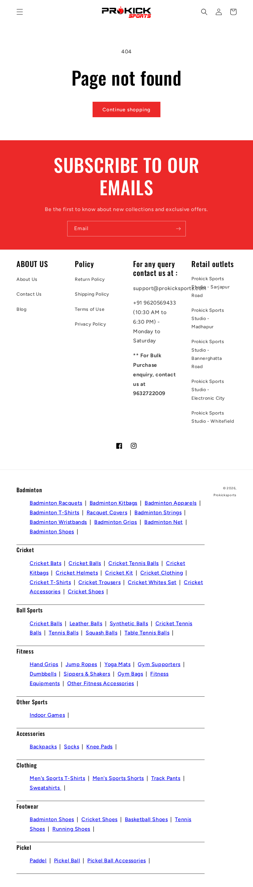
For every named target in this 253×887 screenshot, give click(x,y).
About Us (27, 279)
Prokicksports (225, 495)
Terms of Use (89, 309)
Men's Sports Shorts (118, 778)
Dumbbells (43, 674)
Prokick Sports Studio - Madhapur (207, 319)
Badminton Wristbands (58, 522)
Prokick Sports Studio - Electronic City (208, 390)
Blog (21, 309)
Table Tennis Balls (147, 633)
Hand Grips (44, 664)
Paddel (38, 860)
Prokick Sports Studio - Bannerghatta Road (207, 354)
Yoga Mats (117, 664)
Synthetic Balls (129, 623)
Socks (71, 746)
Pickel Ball (67, 860)
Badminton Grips (115, 522)
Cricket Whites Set (152, 582)
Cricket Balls (85, 563)
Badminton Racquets (56, 503)
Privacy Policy (90, 324)
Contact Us (29, 294)
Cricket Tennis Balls (133, 563)
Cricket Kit (119, 573)
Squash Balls (101, 633)
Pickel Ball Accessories (116, 860)
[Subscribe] (178, 228)
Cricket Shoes (86, 591)
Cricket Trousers (99, 582)
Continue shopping (126, 110)
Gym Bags (130, 674)
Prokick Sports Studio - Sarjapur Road (210, 287)
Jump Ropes (81, 664)
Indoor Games (47, 715)
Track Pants (166, 778)
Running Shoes (71, 829)
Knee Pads (99, 746)
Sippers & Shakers (87, 674)
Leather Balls (86, 623)
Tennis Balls (63, 633)
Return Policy (90, 279)
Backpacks (43, 746)
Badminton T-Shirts (54, 512)
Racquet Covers (107, 512)
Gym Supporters (159, 664)
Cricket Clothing (161, 573)
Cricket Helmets (77, 573)
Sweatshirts (45, 788)
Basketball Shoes (146, 819)
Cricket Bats (45, 563)
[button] (20, 12)
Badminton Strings (158, 512)
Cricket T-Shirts (50, 582)
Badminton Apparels (171, 503)
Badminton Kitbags (113, 503)
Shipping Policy (92, 294)
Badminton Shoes (52, 531)
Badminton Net (163, 522)
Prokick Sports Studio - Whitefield (212, 417)
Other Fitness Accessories (100, 683)
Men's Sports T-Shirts (57, 778)
